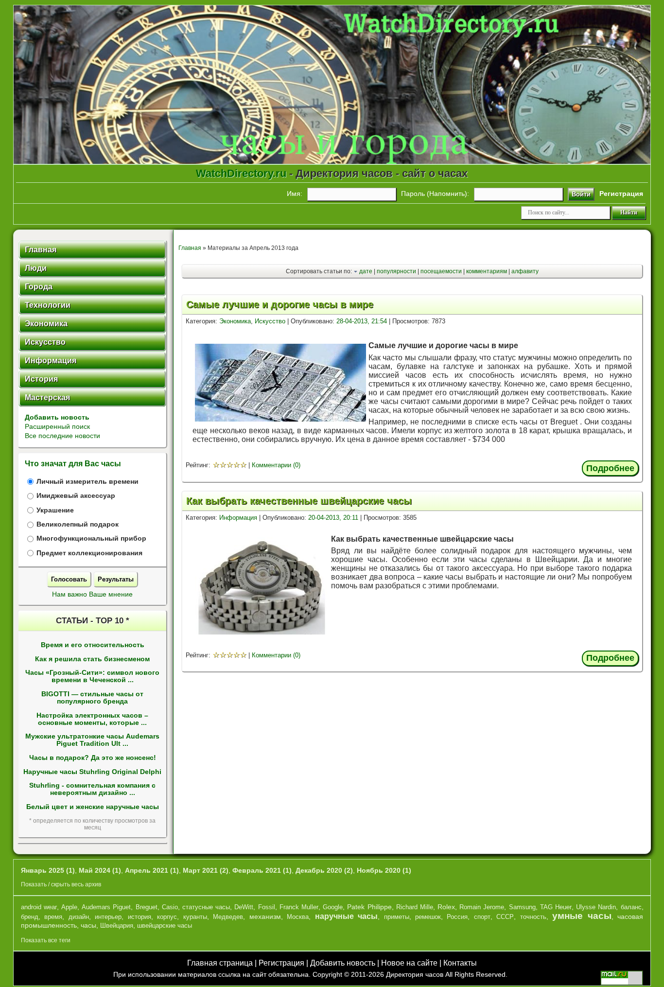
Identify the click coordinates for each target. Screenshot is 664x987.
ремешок (428, 916)
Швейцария (116, 925)
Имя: (294, 193)
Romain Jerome (481, 907)
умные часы (581, 916)
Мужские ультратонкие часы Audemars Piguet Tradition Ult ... (92, 740)
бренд (29, 916)
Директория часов (414, 974)
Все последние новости (62, 436)
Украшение (55, 510)
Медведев (228, 916)
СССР (505, 916)
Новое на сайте (409, 963)
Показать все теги (45, 940)
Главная (189, 248)
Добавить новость (57, 417)
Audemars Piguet (106, 907)
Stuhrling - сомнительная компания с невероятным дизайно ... (92, 789)
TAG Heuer (556, 907)
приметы (396, 916)
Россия (457, 916)
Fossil (266, 907)
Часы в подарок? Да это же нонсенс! (92, 757)
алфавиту (525, 271)
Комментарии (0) (276, 465)
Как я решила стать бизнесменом (92, 659)
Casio (170, 907)
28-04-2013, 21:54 (361, 321)
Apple (69, 907)
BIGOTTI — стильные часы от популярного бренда (92, 697)
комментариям (486, 271)
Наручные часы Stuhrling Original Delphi (92, 772)
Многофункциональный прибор (91, 538)
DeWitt (243, 907)
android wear (39, 907)
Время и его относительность (92, 645)
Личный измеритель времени (87, 481)
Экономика (235, 321)
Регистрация (281, 963)
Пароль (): (435, 193)
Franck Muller (299, 907)
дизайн (79, 916)
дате (365, 271)
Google (333, 907)
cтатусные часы (206, 907)
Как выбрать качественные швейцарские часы (299, 500)
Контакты (460, 963)
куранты (195, 916)
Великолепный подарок (77, 524)
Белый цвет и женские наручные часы (92, 807)
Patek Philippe (369, 907)
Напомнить (447, 193)
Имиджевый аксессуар (75, 495)
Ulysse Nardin (596, 907)
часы (88, 925)
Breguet (146, 907)
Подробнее (610, 468)
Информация (238, 517)
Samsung (522, 907)
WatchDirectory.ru (241, 173)
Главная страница (220, 963)
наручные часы (346, 916)
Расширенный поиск (57, 426)
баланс (631, 907)
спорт (482, 916)
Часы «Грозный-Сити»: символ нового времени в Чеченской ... (92, 676)
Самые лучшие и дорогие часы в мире (279, 304)
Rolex (446, 907)
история (139, 916)
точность (533, 916)
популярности (396, 271)
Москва (298, 916)
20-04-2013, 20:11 (333, 517)
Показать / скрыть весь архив (61, 884)
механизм (265, 916)
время (53, 916)
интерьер (108, 916)
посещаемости (441, 271)
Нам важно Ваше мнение (92, 594)
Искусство (270, 321)
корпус (167, 916)
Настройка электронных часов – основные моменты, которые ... (92, 719)
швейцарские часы (164, 925)
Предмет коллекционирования (89, 553)
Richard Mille (414, 907)
